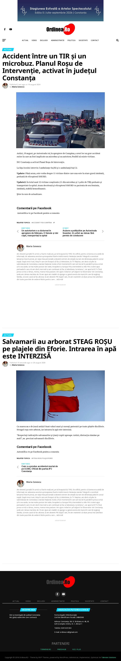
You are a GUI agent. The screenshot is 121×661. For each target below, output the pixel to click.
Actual (25, 40)
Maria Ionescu (18, 87)
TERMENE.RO (45, 649)
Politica (71, 40)
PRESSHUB (61, 649)
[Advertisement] (60, 302)
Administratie (57, 40)
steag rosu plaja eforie (42, 458)
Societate (83, 40)
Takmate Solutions (108, 657)
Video (34, 40)
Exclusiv (44, 40)
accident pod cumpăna (42, 222)
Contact (95, 40)
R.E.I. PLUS (76, 649)
